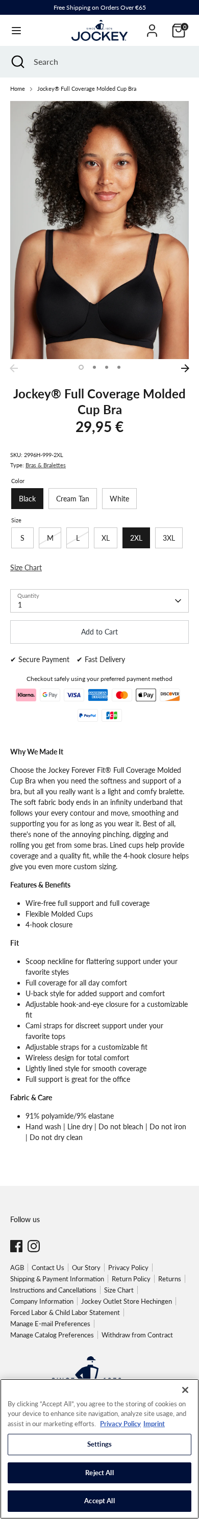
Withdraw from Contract (137, 1335)
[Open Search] (17, 61)
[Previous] (14, 368)
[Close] (185, 1390)
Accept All (99, 1501)
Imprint (154, 1424)
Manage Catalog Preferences (52, 1335)
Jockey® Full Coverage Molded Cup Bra (86, 89)
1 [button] (81, 367)
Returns (169, 1279)
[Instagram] (34, 1246)
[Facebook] (16, 1246)
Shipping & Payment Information (57, 1279)
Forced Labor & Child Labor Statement (65, 1312)
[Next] (185, 368)
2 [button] (94, 367)
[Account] (152, 25)
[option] (99, 230)
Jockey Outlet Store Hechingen (126, 1301)
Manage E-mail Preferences (50, 1324)
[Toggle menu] (16, 30)
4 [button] (118, 367)
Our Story (86, 1267)
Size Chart (119, 1290)
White (119, 498)
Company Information (41, 1301)
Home (17, 89)
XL (106, 538)
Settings (99, 1444)
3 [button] (106, 367)
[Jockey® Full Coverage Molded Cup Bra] (99, 230)
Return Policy (131, 1279)
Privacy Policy (128, 1267)
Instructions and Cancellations (53, 1290)
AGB (17, 1267)
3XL (169, 538)
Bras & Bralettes (46, 465)
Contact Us (48, 1267)
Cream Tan (72, 498)
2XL (136, 538)
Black (27, 498)
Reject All (99, 1473)
